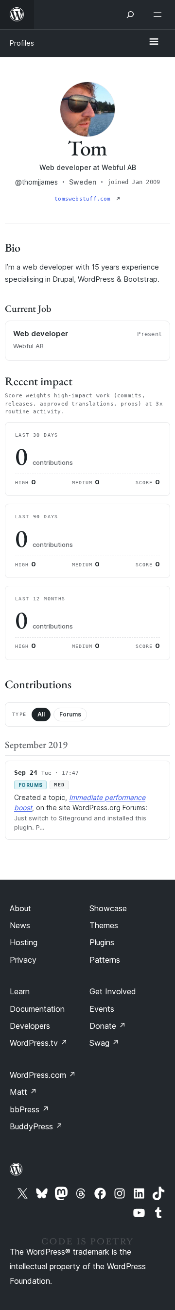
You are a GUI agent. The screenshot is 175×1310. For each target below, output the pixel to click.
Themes (103, 925)
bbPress (29, 1109)
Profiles (22, 43)
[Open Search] (130, 14)
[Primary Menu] (153, 42)
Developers (30, 1026)
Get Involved (112, 991)
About (20, 908)
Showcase (108, 908)
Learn (20, 991)
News (20, 925)
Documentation (37, 1009)
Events (101, 1009)
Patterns (104, 960)
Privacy (23, 960)
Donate (107, 1026)
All (41, 714)
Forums (70, 714)
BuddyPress (36, 1126)
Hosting (23, 942)
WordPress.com (43, 1075)
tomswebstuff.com (84, 199)
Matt (23, 1092)
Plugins (101, 942)
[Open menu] (159, 14)
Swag (104, 1043)
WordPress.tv (39, 1043)
